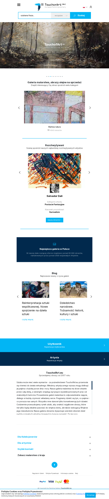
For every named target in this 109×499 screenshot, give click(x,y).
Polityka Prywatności (52, 473)
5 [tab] (53, 76)
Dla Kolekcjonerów (27, 437)
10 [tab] (62, 76)
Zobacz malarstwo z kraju (31, 455)
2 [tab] (48, 76)
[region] (54, 397)
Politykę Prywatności (84, 494)
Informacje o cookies (67, 473)
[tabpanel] (54, 45)
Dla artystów (24, 443)
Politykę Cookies (29, 494)
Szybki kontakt (25, 449)
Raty (76, 473)
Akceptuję (90, 495)
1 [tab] (46, 76)
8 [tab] (58, 76)
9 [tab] (60, 76)
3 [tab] (50, 76)
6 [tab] (55, 76)
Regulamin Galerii (38, 473)
